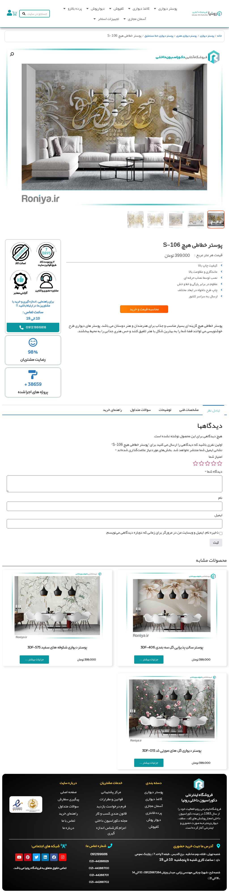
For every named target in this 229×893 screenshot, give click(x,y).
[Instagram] (62, 857)
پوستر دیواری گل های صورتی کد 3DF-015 (171, 750)
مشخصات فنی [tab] (189, 409)
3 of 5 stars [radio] (207, 463)
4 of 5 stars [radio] (201, 463)
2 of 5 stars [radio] (213, 463)
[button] (12, 54)
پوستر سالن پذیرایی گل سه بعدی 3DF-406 (172, 647)
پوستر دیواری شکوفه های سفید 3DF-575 (57, 647)
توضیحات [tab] (165, 409)
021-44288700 (99, 868)
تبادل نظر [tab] (213, 410)
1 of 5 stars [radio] (219, 463)
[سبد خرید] (14, 13)
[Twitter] (36, 857)
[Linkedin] (45, 857)
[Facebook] (54, 857)
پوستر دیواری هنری (186, 36)
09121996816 (99, 854)
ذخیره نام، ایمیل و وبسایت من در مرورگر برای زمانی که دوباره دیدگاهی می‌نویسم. (162, 532)
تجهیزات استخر (108, 18)
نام (220, 498)
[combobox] (38, 13)
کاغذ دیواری (141, 8)
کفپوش (119, 8)
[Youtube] (19, 857)
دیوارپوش (98, 8)
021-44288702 (99, 882)
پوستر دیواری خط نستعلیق (158, 36)
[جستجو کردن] (23, 13)
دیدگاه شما (213, 471)
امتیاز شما (215, 456)
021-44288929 (99, 861)
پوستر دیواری (167, 8)
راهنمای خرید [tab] (112, 409)
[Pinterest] (28, 857)
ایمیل (218, 515)
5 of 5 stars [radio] (195, 463)
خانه (219, 36)
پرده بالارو (75, 8)
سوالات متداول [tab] (140, 409)
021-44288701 (99, 875)
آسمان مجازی (137, 18)
